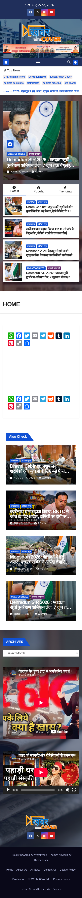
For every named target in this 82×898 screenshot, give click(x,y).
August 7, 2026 (25, 478)
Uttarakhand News (14, 76)
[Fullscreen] (74, 790)
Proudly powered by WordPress (29, 854)
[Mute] (67, 790)
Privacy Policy (61, 879)
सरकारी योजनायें (54, 268)
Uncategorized (35, 268)
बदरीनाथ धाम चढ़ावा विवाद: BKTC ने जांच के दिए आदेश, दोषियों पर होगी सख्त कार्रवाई (40, 516)
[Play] (8, 790)
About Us (21, 869)
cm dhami (70, 83)
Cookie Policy (68, 869)
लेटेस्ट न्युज (42, 202)
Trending (65, 191)
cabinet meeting (52, 83)
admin (39, 171)
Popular (39, 191)
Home (9, 869)
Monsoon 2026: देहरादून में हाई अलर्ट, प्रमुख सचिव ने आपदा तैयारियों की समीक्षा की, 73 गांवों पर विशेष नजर (49, 255)
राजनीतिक (11, 154)
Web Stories (54, 889)
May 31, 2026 (20, 171)
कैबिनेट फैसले (33, 83)
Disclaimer (18, 879)
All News (35, 869)
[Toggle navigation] (38, 62)
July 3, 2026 (22, 523)
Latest (14, 191)
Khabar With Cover (61, 76)
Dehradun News (37, 76)
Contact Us (50, 869)
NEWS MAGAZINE (39, 879)
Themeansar (41, 860)
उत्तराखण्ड (31, 224)
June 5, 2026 (23, 614)
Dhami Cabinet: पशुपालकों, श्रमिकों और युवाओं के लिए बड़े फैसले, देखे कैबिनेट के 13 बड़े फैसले (50, 211)
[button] (68, 62)
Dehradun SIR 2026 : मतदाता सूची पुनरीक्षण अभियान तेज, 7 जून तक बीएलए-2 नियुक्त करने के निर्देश (48, 277)
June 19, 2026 (24, 568)
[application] (41, 772)
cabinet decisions (14, 83)
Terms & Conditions (32, 889)
